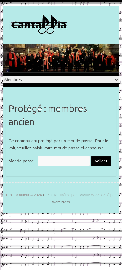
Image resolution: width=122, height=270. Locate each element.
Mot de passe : (23, 160)
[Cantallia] (38, 25)
